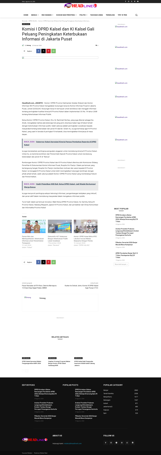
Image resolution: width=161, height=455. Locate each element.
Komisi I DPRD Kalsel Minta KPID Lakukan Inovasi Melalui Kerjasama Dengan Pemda (85, 238)
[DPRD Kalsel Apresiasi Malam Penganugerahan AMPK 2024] (34, 350)
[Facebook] (125, 1)
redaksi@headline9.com (73, 443)
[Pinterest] (48, 51)
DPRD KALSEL (33, 21)
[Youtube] (137, 1)
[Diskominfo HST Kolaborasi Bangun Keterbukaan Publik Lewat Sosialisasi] (60, 226)
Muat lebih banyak (120, 264)
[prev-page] (23, 370)
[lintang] (23, 45)
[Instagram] (128, 1)
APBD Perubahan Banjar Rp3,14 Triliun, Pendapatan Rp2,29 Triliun (127, 255)
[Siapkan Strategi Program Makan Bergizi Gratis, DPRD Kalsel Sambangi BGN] (60, 350)
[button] (136, 15)
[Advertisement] (62, 272)
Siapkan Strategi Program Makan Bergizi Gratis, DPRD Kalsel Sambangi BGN (59, 363)
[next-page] (27, 370)
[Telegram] (116, 443)
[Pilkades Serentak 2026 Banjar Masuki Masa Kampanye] (109, 245)
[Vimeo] (134, 1)
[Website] (122, 443)
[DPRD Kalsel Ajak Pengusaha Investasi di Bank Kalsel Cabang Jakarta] (86, 350)
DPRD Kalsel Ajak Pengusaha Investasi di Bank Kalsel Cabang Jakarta (84, 363)
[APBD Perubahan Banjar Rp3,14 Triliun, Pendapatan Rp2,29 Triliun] (109, 256)
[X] (131, 1)
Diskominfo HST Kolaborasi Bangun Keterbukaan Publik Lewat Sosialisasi (58, 238)
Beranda (24, 21)
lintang (29, 45)
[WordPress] (132, 443)
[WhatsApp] (53, 51)
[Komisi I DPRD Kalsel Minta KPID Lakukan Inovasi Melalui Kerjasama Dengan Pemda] (85, 226)
